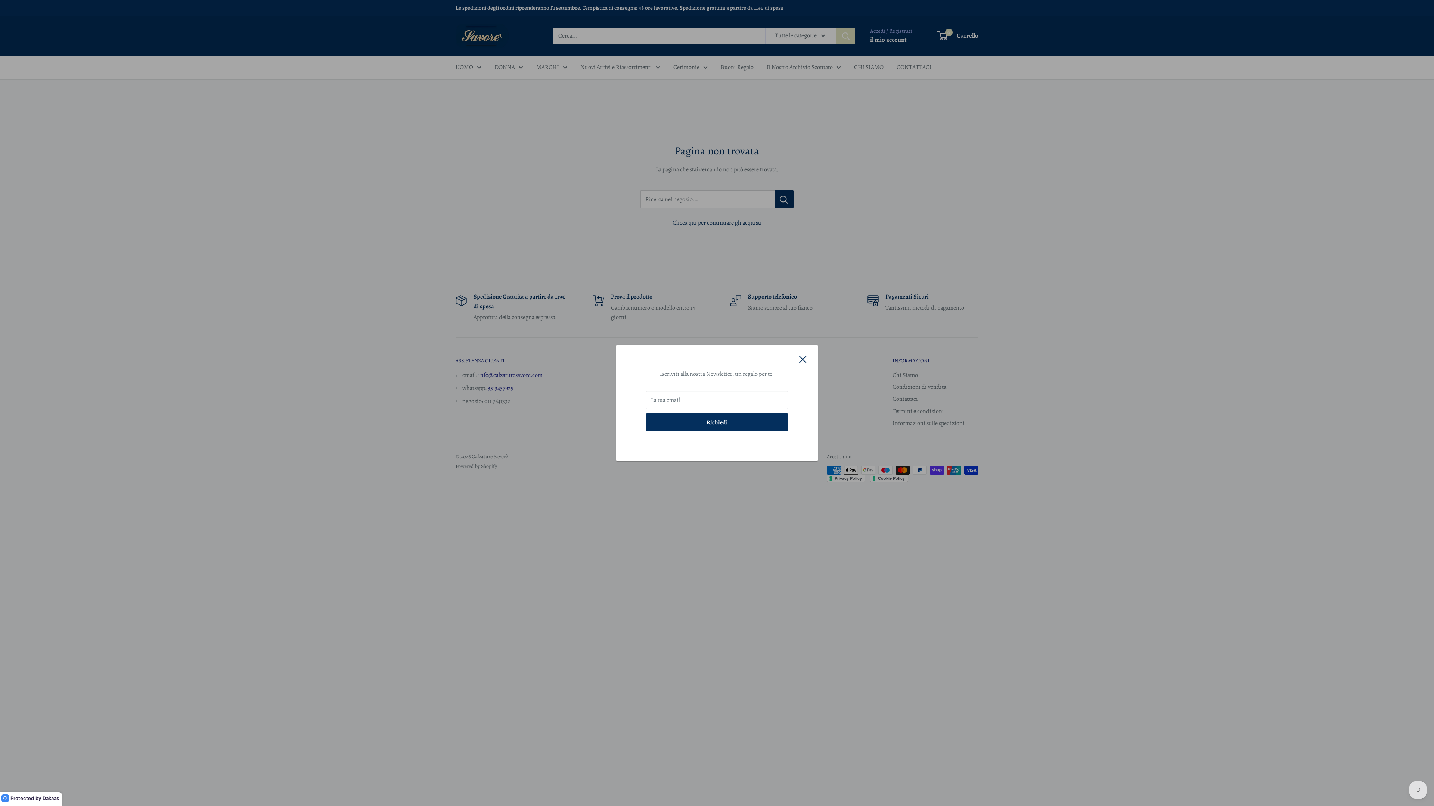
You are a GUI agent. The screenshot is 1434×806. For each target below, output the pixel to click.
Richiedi (717, 422)
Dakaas (51, 798)
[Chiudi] (803, 359)
